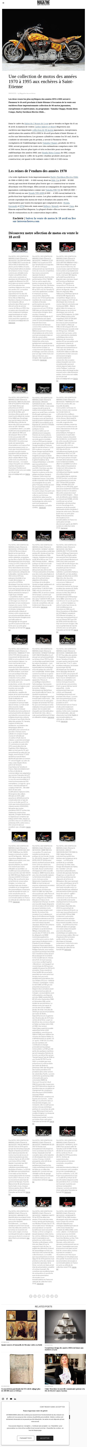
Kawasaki (12, 206)
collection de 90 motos (42, 130)
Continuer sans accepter (52, 1407)
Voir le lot (11, 323)
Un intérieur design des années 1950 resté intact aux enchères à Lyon (64, 1349)
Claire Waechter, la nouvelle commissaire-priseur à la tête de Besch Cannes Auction (65, 1390)
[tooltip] (30, 1296)
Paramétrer (26, 1438)
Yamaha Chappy (50, 143)
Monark (54, 206)
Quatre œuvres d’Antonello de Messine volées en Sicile (21, 1345)
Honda (66, 203)
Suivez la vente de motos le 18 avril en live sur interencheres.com (44, 220)
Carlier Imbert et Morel (45, 126)
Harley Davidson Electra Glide (64, 177)
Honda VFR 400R (36, 193)
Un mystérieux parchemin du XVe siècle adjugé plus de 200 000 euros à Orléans (20, 1390)
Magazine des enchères (27, 93)
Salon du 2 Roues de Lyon (36, 123)
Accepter (44, 1438)
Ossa (71, 206)
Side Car (55, 180)
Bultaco (47, 206)
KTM (22, 206)
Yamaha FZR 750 (53, 190)
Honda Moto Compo (51, 152)
